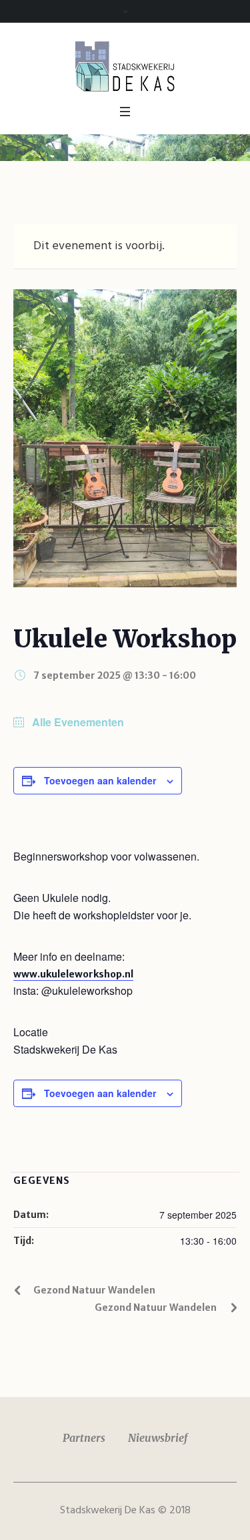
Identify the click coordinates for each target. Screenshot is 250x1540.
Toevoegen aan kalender (100, 780)
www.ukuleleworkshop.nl (73, 974)
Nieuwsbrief (157, 1437)
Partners (84, 1437)
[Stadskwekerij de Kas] (125, 66)
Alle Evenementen (76, 722)
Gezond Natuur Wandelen (94, 1290)
